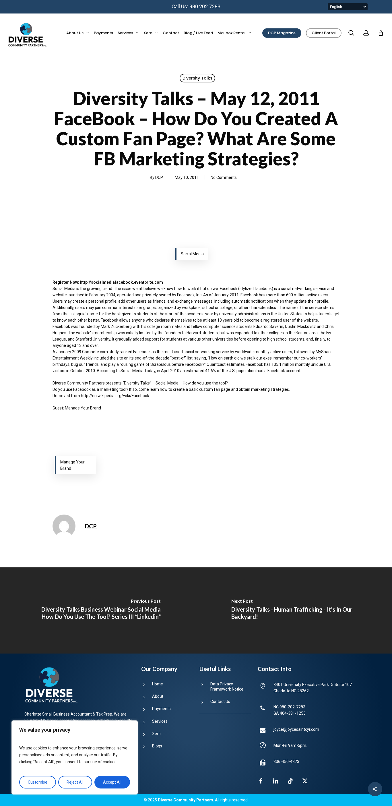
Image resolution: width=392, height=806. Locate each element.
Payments (161, 708)
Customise (37, 782)
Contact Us (220, 701)
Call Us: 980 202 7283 (196, 6)
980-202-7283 (292, 707)
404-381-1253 (293, 713)
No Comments (224, 177)
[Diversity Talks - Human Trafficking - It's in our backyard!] (294, 610)
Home (157, 684)
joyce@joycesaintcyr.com (296, 729)
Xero (156, 733)
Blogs (157, 746)
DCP (159, 177)
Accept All (112, 782)
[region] (74, 757)
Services (160, 721)
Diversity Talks (197, 78)
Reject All (75, 782)
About (157, 696)
